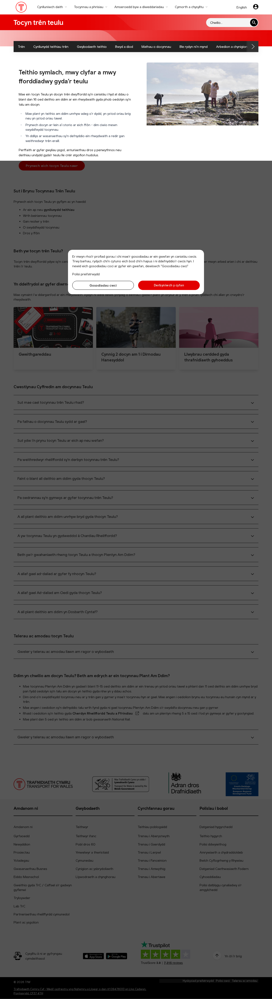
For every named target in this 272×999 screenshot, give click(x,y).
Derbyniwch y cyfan (169, 285)
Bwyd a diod (124, 46)
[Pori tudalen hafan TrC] (21, 8)
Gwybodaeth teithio (92, 46)
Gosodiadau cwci (103, 285)
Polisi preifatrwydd (86, 274)
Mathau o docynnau (156, 46)
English (242, 7)
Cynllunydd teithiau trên (50, 46)
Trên (21, 46)
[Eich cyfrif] (255, 7)
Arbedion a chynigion (232, 46)
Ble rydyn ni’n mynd (194, 46)
